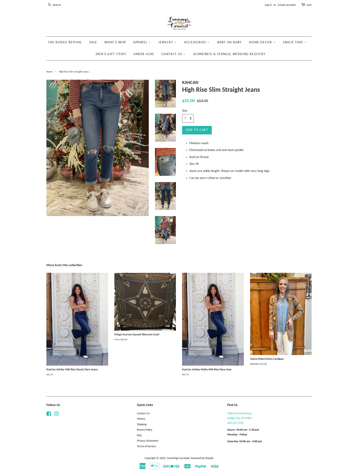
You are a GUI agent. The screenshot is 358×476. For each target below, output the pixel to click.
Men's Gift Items (111, 54)
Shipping (142, 424)
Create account (287, 5)
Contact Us (172, 54)
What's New (115, 42)
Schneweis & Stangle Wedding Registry (229, 54)
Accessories (195, 42)
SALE (93, 42)
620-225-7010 (235, 423)
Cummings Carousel (178, 458)
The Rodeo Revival (65, 42)
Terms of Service (146, 446)
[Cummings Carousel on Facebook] (48, 414)
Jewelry (166, 42)
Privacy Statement (147, 441)
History (141, 419)
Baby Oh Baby (229, 42)
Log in (268, 5)
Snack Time (293, 42)
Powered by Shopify (202, 458)
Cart (309, 5)
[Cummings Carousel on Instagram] (56, 414)
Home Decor (261, 42)
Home (49, 72)
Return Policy (144, 430)
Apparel (141, 42)
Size (184, 110)
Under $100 (143, 54)
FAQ (139, 435)
